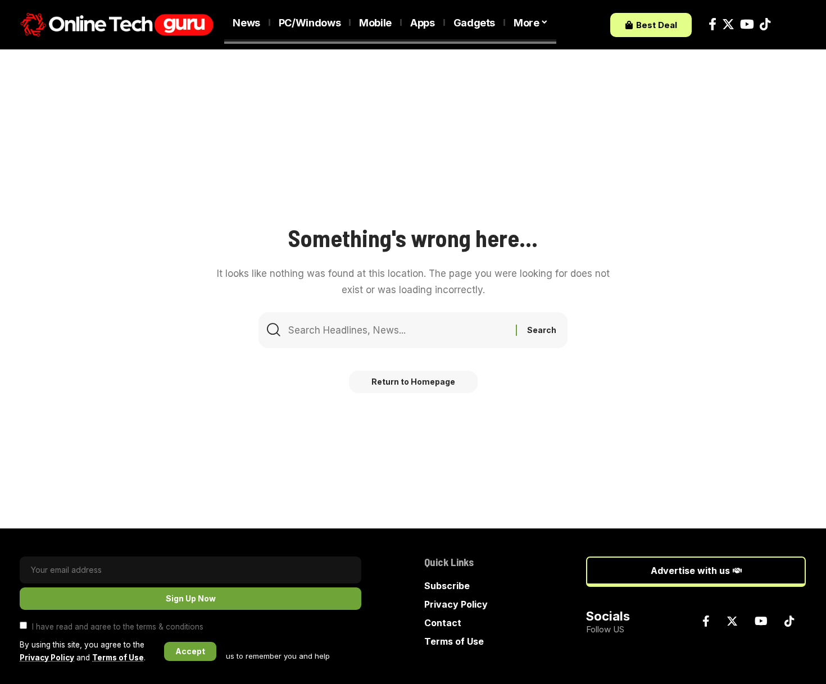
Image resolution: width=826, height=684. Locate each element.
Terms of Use (118, 657)
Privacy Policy (47, 657)
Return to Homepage (413, 381)
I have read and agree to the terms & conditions (117, 626)
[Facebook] (712, 24)
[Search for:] (398, 330)
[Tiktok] (765, 24)
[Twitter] (728, 24)
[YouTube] (747, 24)
